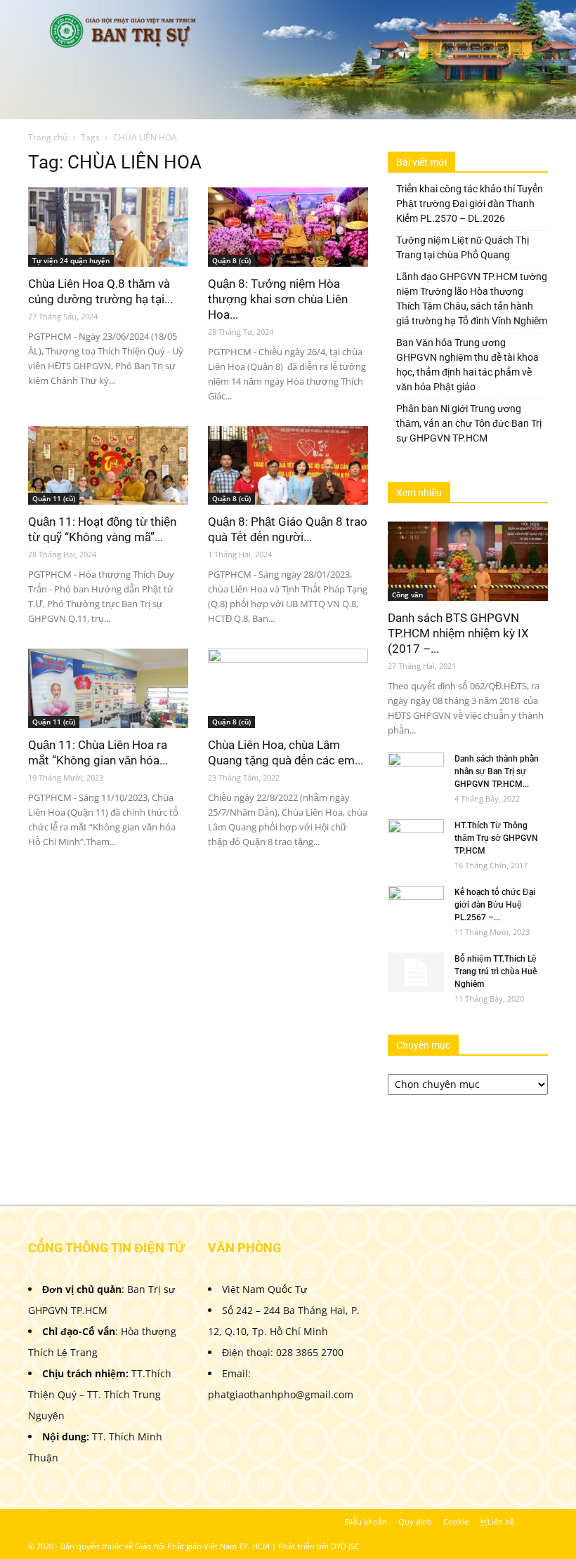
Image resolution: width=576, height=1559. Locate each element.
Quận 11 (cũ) (53, 498)
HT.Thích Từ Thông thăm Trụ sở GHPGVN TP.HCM (496, 838)
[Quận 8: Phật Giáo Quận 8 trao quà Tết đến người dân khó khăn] (288, 465)
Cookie (456, 1521)
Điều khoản (366, 1521)
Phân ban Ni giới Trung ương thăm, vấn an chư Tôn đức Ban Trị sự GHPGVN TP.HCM (469, 423)
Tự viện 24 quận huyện (71, 260)
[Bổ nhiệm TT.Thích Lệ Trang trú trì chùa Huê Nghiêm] (416, 972)
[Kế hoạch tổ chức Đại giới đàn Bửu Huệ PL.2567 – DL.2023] (416, 905)
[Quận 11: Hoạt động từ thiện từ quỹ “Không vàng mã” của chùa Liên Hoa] (108, 465)
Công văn (407, 594)
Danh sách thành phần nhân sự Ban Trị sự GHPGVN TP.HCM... (496, 771)
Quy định (415, 1521)
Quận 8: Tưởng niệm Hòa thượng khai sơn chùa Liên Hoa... (278, 299)
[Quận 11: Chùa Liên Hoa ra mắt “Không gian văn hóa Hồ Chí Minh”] (108, 688)
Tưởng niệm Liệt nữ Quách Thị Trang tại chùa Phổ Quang (462, 247)
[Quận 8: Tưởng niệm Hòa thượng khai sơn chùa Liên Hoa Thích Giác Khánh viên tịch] (288, 227)
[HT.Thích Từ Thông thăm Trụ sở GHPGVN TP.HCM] (416, 838)
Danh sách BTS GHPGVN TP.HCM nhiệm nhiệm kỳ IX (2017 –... (458, 633)
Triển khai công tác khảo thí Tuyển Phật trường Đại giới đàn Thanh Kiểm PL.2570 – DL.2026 (469, 203)
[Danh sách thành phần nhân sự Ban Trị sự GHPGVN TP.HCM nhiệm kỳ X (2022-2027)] (416, 772)
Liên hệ (497, 1521)
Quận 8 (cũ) (231, 260)
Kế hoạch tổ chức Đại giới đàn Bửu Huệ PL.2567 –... (494, 904)
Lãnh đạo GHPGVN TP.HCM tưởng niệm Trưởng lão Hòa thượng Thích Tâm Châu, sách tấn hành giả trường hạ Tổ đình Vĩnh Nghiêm (471, 298)
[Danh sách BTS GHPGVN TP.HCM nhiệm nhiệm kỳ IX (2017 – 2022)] (468, 561)
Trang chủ (47, 137)
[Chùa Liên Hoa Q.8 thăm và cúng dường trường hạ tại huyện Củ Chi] (108, 227)
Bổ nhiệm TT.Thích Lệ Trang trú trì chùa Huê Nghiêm (495, 971)
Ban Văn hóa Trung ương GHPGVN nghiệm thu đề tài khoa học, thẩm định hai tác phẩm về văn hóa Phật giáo (467, 364)
